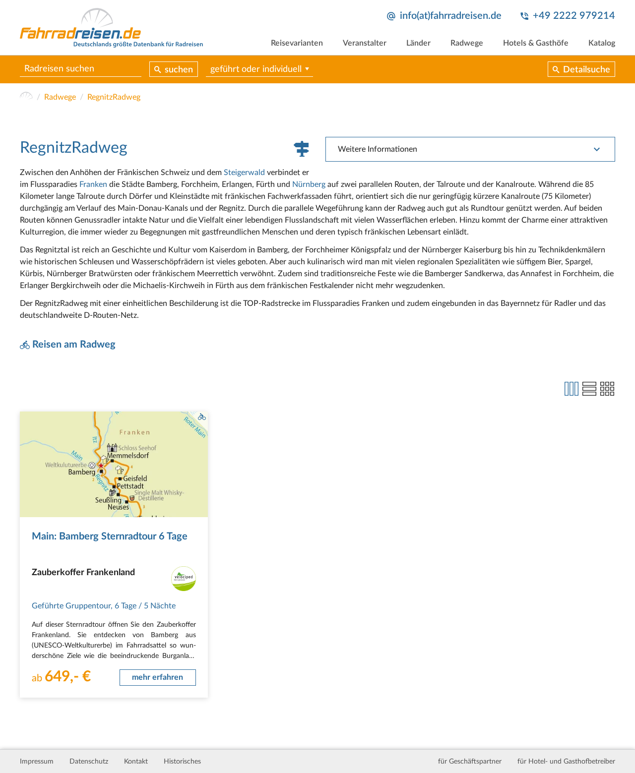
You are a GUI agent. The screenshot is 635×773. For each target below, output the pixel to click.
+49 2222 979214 (574, 16)
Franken (93, 184)
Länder (418, 43)
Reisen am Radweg (74, 345)
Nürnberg (308, 184)
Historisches (182, 761)
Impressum (37, 761)
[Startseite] (26, 97)
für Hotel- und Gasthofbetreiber (566, 761)
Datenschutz (88, 761)
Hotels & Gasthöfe (536, 43)
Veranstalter (364, 43)
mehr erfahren (157, 677)
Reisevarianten (297, 43)
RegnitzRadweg (113, 97)
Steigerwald (244, 173)
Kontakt (136, 761)
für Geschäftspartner (470, 761)
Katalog (601, 43)
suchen (179, 69)
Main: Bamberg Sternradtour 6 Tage (110, 536)
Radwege (466, 43)
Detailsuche (586, 69)
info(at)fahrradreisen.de (451, 16)
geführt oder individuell (256, 69)
